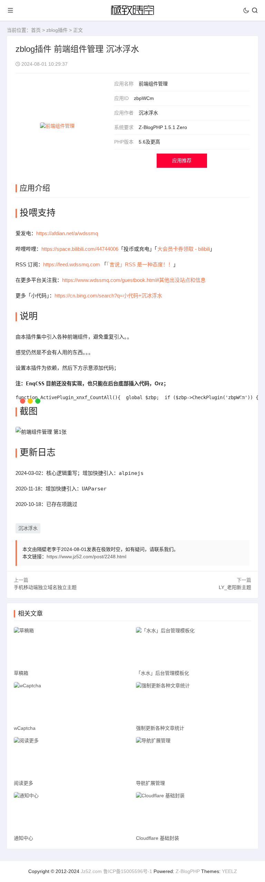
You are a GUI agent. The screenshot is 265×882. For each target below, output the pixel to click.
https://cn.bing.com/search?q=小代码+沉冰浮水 (108, 295)
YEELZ (229, 871)
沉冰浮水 (28, 528)
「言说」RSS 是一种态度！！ (140, 264)
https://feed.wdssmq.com (71, 264)
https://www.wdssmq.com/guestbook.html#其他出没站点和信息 (134, 280)
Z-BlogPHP (188, 871)
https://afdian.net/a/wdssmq (67, 233)
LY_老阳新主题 (235, 587)
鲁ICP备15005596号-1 (127, 871)
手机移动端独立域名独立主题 (45, 587)
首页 (36, 30)
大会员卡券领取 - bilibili (183, 249)
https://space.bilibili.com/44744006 (79, 249)
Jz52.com (91, 871)
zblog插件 (57, 30)
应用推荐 (182, 160)
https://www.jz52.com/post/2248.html (86, 556)
